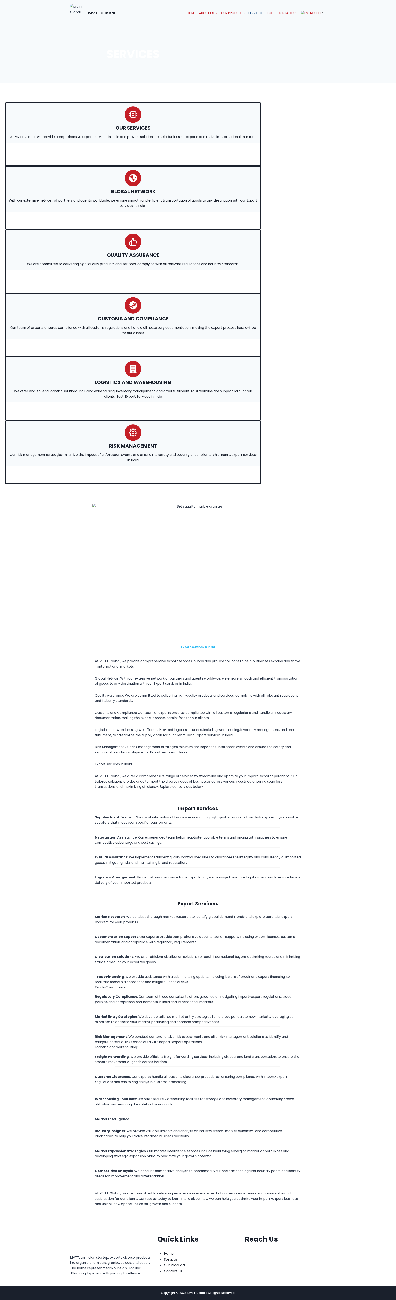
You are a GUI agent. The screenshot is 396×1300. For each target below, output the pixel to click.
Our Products (233, 13)
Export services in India (198, 647)
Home (191, 13)
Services (255, 13)
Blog (270, 13)
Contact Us (287, 13)
